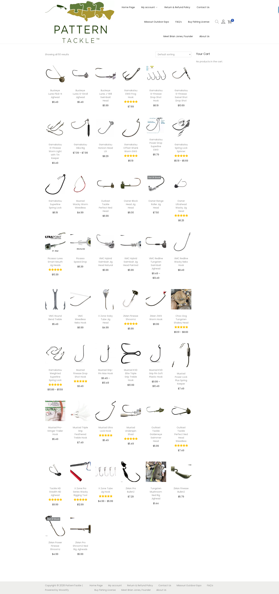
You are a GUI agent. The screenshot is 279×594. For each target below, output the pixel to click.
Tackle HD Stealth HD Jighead (55, 492)
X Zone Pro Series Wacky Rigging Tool (80, 492)
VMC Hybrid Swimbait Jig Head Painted (130, 262)
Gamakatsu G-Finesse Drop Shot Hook (156, 95)
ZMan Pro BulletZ (131, 490)
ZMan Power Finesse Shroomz (55, 546)
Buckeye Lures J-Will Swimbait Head (105, 95)
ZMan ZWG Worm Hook (155, 317)
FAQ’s (210, 585)
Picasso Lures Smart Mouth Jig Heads (55, 262)
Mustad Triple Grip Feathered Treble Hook (80, 432)
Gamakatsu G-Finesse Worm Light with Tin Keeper (55, 151)
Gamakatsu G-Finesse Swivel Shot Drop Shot (181, 95)
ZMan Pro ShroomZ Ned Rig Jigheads (80, 546)
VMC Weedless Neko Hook (80, 319)
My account (115, 585)
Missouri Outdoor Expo (189, 585)
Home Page (96, 585)
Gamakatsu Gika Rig (80, 146)
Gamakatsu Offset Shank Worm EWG (130, 148)
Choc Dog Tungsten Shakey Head (181, 319)
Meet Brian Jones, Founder (136, 590)
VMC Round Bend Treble (55, 317)
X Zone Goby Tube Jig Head (105, 319)
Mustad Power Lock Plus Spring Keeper (181, 378)
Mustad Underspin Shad (130, 431)
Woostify (64, 590)
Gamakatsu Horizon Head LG (105, 148)
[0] (230, 22)
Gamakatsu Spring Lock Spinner (181, 148)
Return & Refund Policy (140, 585)
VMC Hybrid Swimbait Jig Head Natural (105, 262)
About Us (161, 590)
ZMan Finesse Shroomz (130, 317)
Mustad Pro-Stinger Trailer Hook (55, 431)
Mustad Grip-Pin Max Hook (105, 371)
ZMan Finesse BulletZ (181, 490)
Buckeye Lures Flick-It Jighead (55, 94)
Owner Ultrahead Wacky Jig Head (181, 206)
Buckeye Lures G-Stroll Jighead (80, 94)
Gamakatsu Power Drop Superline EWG (156, 144)
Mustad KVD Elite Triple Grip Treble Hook (130, 375)
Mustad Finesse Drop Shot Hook (80, 373)
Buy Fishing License (105, 590)
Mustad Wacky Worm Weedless (80, 204)
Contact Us (164, 585)
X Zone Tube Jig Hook (105, 490)
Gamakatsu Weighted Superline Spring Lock (55, 375)
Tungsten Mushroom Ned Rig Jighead (156, 493)
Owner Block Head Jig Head (131, 204)
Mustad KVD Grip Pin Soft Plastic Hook (156, 373)
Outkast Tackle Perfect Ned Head (105, 206)
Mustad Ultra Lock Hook (105, 429)
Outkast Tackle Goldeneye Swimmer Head (156, 434)
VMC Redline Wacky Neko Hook (181, 262)
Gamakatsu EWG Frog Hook (130, 94)
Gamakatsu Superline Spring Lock (55, 204)
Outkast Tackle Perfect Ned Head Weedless (181, 434)
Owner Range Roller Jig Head (156, 204)
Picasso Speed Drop (80, 260)
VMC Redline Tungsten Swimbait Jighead (156, 263)
